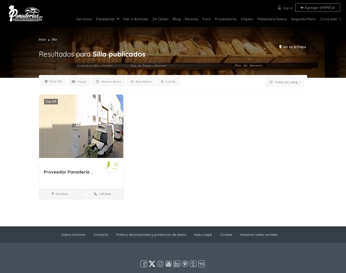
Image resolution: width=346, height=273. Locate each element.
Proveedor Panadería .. (68, 172)
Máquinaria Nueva (272, 19)
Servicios (84, 19)
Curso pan (328, 19)
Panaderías (105, 19)
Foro (207, 19)
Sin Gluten (161, 19)
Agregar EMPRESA (319, 7)
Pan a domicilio (136, 19)
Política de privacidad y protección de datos (151, 234)
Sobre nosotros (73, 234)
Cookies (226, 234)
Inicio (42, 39)
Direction (61, 194)
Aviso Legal (203, 234)
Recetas (191, 19)
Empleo (247, 19)
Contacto (100, 234)
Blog (177, 19)
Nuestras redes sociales (259, 234)
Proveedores (226, 19)
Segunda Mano (303, 19)
